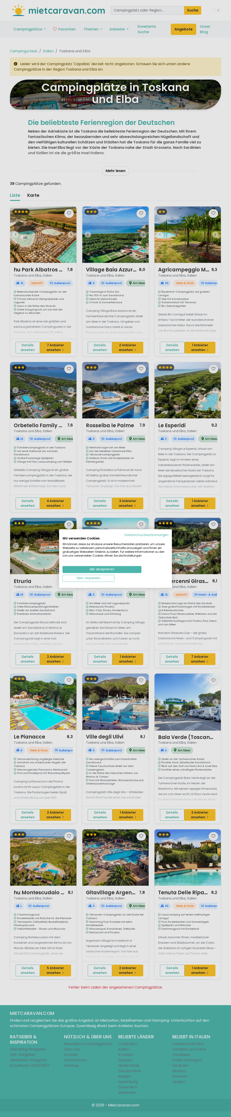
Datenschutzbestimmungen (147, 535)
